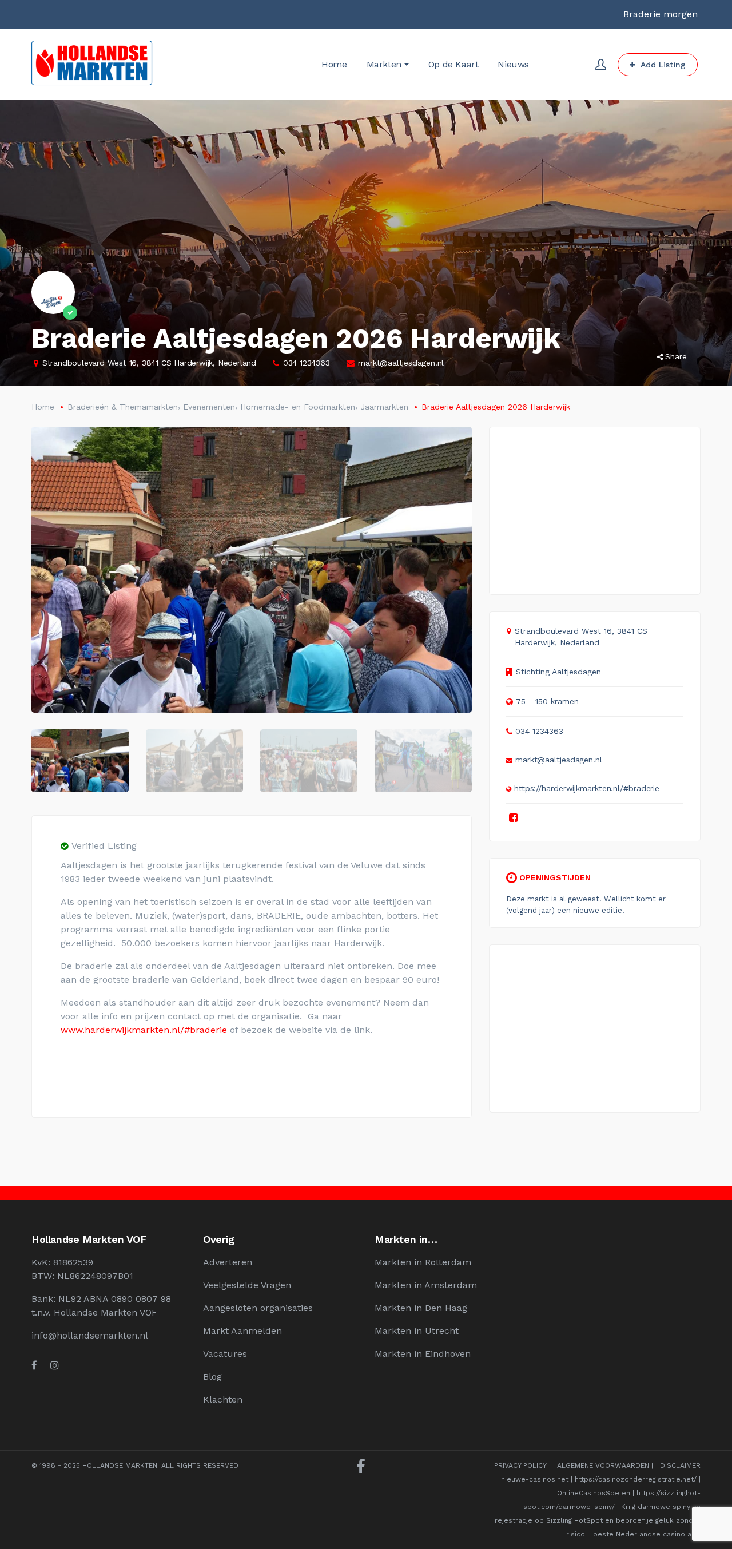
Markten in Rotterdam (423, 1262)
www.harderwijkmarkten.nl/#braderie (144, 1029)
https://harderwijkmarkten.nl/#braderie (586, 788)
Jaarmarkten (384, 406)
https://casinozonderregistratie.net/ (636, 1479)
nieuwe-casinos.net (534, 1479)
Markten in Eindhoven (423, 1353)
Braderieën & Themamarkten (122, 406)
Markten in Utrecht (417, 1330)
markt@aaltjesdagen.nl (401, 362)
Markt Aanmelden (242, 1330)
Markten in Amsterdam (426, 1285)
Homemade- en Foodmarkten (297, 406)
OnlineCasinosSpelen (593, 1493)
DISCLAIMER (680, 1465)
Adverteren (227, 1262)
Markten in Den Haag (421, 1307)
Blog (212, 1376)
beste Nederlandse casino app (647, 1534)
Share (676, 356)
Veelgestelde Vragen (247, 1285)
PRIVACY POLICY (520, 1465)
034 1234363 (306, 362)
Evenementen (209, 406)
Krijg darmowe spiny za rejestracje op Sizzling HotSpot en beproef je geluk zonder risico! (598, 1520)
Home (42, 406)
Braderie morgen (660, 14)
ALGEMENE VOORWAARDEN (603, 1465)
